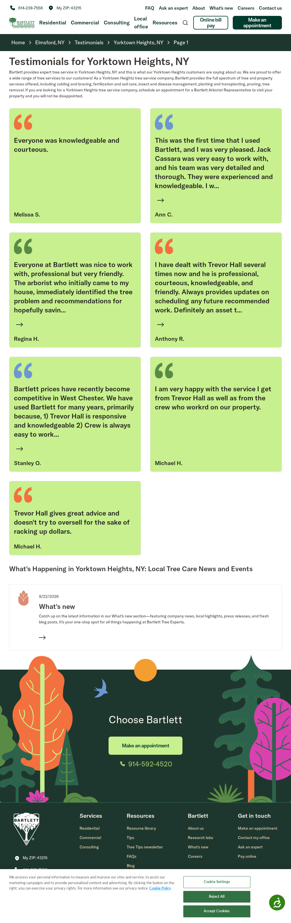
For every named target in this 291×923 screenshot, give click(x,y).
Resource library (141, 828)
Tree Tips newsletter (145, 847)
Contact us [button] (270, 8)
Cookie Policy (160, 888)
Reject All (217, 897)
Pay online (247, 856)
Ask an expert (173, 8)
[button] (64, 8)
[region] (145, 896)
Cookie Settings (217, 882)
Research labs (200, 837)
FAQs (131, 856)
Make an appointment (257, 22)
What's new (221, 8)
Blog (131, 865)
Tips (130, 837)
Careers (246, 8)
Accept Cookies (217, 911)
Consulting (117, 22)
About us (196, 828)
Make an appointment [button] (257, 828)
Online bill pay (210, 22)
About (198, 8)
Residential (52, 22)
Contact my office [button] (254, 837)
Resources (165, 22)
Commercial (85, 22)
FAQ (149, 8)
